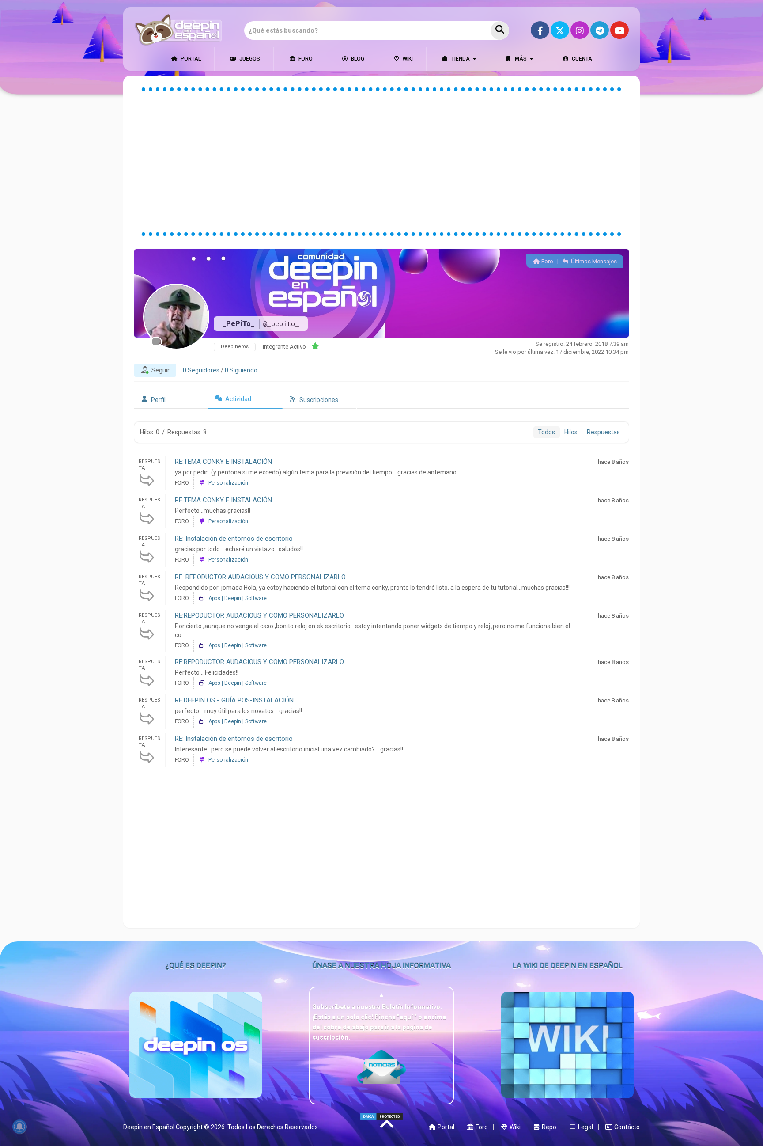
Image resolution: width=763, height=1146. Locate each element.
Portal (190, 59)
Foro (305, 59)
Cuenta (581, 59)
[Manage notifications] (19, 1126)
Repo (548, 1127)
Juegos (249, 59)
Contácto (626, 1127)
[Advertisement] (381, 162)
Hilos (571, 432)
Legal (585, 1127)
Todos (546, 432)
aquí (407, 1017)
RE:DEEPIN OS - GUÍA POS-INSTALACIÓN (234, 700)
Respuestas (603, 432)
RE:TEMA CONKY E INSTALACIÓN (223, 462)
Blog (357, 59)
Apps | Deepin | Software (237, 598)
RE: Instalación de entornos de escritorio (234, 539)
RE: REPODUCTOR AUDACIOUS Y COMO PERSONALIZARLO (260, 577)
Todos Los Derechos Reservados (272, 1127)
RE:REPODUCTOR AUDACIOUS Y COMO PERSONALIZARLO (259, 615)
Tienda (460, 59)
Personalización (228, 483)
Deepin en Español (148, 1127)
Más (520, 59)
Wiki (407, 59)
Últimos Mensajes (593, 261)
